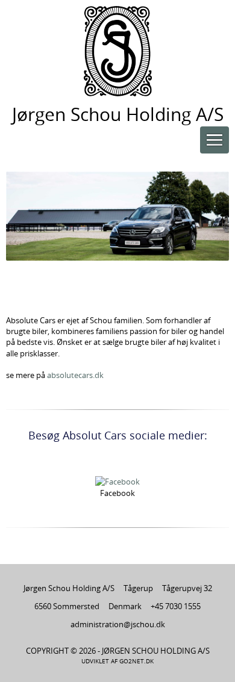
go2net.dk (136, 661)
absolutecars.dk (75, 375)
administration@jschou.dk (117, 624)
